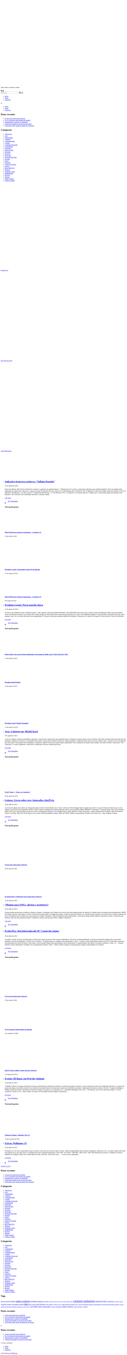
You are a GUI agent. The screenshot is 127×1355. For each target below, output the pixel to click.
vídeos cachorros (78, 1307)
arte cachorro (66, 1301)
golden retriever (57, 1304)
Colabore (8, 139)
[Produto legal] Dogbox (12, 682)
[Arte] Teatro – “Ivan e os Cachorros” (17, 792)
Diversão (7, 152)
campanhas (110, 1301)
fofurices (42, 1304)
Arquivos (8, 100)
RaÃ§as (7, 175)
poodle (2, 1307)
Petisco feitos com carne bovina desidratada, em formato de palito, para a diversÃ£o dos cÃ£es (36, 654)
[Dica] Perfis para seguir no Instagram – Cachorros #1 (23, 532)
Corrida (7, 143)
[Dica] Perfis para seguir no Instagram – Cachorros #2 (23, 597)
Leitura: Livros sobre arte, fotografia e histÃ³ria (29, 800)
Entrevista (8, 155)
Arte (6, 136)
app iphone (45, 1301)
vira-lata (53, 1307)
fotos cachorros (49, 1304)
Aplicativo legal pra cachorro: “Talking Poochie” (30, 481)
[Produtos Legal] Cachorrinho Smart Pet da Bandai (22, 569)
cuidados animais (6, 1304)
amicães (7, 1301)
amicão (13, 1301)
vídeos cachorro (67, 1307)
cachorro (78, 1301)
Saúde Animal (9, 179)
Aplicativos (8, 134)
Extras (7, 161)
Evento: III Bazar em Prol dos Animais (24, 1078)
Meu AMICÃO (9, 168)
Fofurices (8, 163)
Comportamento (10, 141)
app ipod (61, 1301)
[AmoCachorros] (63, 84)
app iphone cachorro (53, 1301)
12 (7, 1166)
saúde (31, 1307)
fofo (37, 1304)
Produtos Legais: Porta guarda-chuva (24, 605)
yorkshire (85, 1307)
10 (4, 1166)
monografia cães (97, 1304)
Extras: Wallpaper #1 (16, 1143)
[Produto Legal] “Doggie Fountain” (17, 723)
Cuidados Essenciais (11, 145)
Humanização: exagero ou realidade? (16, 122)
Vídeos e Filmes (10, 180)
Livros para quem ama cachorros (15, 118)
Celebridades (9, 138)
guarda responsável (66, 1304)
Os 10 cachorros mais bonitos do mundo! (17, 120)
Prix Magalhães (13, 501)
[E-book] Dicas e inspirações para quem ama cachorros (23, 897)
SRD (35, 1307)
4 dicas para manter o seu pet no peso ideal (18, 124)
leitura (76, 1304)
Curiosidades (9, 146)
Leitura (7, 166)
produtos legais (26, 1306)
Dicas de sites (9, 150)
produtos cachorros (17, 1307)
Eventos (7, 159)
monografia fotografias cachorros (110, 1304)
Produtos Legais (10, 172)
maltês (79, 1304)
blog (71, 1301)
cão (29, 1304)
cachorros (89, 1301)
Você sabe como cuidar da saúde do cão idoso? (19, 125)
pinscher (122, 1304)
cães (26, 1304)
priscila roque (8, 1307)
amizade (34, 1301)
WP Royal (14, 1353)
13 (8, 1166)
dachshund (33, 1304)
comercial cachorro (118, 1301)
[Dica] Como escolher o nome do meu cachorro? (21, 1070)
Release (7, 177)
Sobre (6, 98)
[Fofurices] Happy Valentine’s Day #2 (17, 1135)
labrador (73, 1304)
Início (6, 96)
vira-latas (58, 1307)
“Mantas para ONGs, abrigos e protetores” (27, 904)
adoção (3, 1301)
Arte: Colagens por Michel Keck (21, 731)
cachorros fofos (101, 1301)
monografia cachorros (87, 1304)
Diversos (7, 154)
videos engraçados (44, 1307)
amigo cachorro (23, 1301)
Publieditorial (9, 173)
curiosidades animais (17, 1304)
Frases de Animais (10, 164)
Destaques (8, 148)
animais (40, 1301)
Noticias (7, 170)
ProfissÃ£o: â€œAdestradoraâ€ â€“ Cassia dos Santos (32, 931)
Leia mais (8, 498)
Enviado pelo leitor (11, 157)
